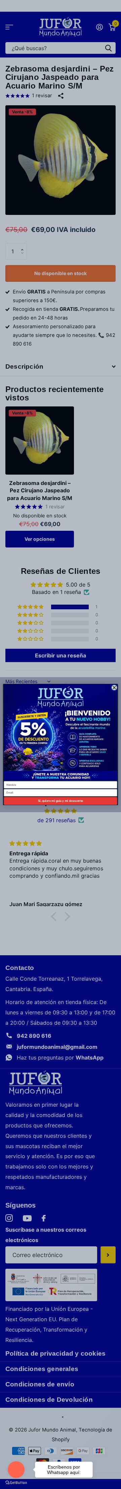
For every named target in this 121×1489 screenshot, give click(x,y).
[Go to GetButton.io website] (16, 1482)
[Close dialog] (114, 687)
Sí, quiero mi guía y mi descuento (60, 801)
